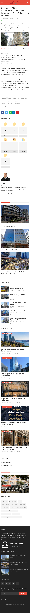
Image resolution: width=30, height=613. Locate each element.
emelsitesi (9, 103)
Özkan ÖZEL (4, 183)
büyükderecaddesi (21, 507)
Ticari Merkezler (5, 18)
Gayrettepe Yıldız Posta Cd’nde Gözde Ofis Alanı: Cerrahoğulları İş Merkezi (14, 225)
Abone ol (23, 593)
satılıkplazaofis (12, 501)
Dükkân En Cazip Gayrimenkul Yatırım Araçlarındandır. (19, 563)
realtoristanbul (5, 106)
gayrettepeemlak (18, 100)
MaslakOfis (23, 504)
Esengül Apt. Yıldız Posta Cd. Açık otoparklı (18, 556)
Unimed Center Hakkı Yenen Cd (17, 311)
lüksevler (13, 507)
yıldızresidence (17, 103)
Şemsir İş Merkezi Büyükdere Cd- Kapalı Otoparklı (18, 319)
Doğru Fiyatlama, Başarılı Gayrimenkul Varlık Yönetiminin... (19, 570)
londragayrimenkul (6, 510)
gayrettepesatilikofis (12, 98)
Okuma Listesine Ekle (6, 21)
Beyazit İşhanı (5, 507)
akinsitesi (3, 103)
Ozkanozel (4, 98)
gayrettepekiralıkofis (22, 98)
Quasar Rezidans (6, 504)
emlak (20, 501)
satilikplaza (4, 501)
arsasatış (15, 510)
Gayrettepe (4, 48)
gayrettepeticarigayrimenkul (7, 100)
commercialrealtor (6, 514)
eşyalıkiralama (17, 517)
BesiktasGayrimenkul (7, 517)
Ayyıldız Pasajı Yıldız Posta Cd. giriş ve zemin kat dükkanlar (19, 295)
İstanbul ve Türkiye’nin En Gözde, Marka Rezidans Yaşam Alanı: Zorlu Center (14, 272)
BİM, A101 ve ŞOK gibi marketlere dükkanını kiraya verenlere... (18, 287)
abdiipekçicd (15, 504)
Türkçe (5, 599)
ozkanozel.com (15, 607)
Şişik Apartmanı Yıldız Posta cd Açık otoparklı (19, 303)
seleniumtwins (16, 514)
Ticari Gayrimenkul (6, 462)
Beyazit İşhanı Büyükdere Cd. (9, 249)
